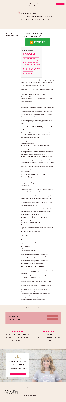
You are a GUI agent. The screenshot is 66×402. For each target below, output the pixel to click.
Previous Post (28, 307)
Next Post (36, 307)
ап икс (31, 88)
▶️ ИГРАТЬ (37, 42)
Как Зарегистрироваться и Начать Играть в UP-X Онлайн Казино (31, 70)
